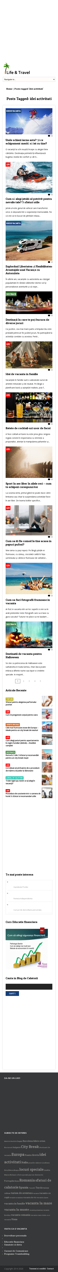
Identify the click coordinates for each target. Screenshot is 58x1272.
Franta (28, 1155)
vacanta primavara (36, 1210)
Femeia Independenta (23, 898)
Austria (13, 1141)
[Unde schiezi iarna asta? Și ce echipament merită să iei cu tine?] (29, 133)
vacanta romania (20, 1214)
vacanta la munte (16, 1209)
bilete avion (39, 1141)
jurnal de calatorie (35, 1163)
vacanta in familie (14, 1203)
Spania (23, 1187)
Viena (14, 1219)
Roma (17, 1181)
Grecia (35, 1155)
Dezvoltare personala (15, 1235)
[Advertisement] (29, 29)
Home (9, 88)
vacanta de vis (29, 1197)
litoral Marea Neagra (11, 1170)
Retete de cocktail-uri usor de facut (28, 428)
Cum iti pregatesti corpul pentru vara (22, 715)
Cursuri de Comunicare (16, 1250)
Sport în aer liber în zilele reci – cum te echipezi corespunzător (28, 485)
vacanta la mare (38, 1203)
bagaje (19, 1141)
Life (8, 164)
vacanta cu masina (16, 1198)
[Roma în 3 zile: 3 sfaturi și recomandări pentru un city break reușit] (47, 754)
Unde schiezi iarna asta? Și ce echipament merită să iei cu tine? (26, 141)
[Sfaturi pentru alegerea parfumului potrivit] (47, 701)
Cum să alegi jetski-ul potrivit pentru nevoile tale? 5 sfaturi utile (29, 200)
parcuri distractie (35, 1175)
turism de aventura (22, 1192)
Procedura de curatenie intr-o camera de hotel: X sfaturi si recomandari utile (23, 794)
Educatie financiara (14, 1241)
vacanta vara (36, 1215)
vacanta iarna (42, 1197)
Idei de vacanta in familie (22, 374)
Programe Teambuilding (16, 1253)
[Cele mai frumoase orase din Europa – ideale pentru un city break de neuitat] (47, 727)
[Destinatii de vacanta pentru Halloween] (29, 647)
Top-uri (9, 699)
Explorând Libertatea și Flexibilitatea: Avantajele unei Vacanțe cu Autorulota (29, 270)
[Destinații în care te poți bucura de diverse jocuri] (29, 313)
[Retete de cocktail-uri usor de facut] (29, 421)
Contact (50, 1268)
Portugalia (9, 1181)
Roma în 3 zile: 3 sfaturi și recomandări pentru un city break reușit (22, 756)
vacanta (36, 1193)
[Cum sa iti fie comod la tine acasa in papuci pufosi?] (29, 534)
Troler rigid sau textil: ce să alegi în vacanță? (20, 782)
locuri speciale (31, 1169)
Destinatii (11, 294)
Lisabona (46, 1163)
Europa (17, 1154)
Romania (27, 1180)
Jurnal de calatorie (14, 778)
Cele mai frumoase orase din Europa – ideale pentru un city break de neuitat (22, 729)
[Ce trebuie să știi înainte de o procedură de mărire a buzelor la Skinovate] (47, 767)
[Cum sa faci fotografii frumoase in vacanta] (29, 593)
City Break (30, 1146)
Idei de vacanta (13, 111)
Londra (47, 1170)
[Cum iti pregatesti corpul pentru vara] (47, 714)
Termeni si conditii (37, 1268)
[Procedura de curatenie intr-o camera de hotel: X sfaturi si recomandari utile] (47, 793)
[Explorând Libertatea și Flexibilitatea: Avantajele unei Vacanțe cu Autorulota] (29, 260)
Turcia (39, 1187)
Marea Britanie (10, 1175)
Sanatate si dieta (13, 1244)
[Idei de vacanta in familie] (29, 367)
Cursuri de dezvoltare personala (27, 910)
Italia (24, 1162)
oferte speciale (22, 1175)
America (7, 1141)
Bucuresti (8, 1147)
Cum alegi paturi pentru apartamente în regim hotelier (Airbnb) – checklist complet (22, 743)
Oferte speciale (12, 724)
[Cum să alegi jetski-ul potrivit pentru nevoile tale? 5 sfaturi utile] (29, 192)
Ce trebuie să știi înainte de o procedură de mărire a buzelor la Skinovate (22, 769)
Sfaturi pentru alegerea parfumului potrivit (21, 703)
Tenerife (32, 1188)
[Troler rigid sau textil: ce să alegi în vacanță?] (47, 780)
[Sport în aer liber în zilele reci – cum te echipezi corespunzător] (29, 477)
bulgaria (17, 1147)
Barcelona (28, 1141)
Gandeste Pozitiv (21, 887)
